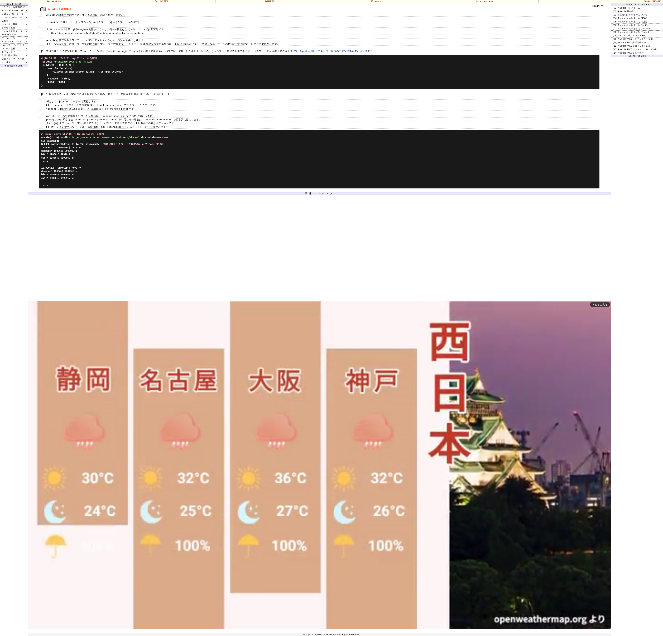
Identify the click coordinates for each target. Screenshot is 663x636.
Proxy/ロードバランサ (13, 45)
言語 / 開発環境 (9, 55)
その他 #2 (7, 62)
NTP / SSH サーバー (12, 11)
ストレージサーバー (12, 17)
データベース (8, 38)
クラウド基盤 (8, 28)
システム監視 (8, 49)
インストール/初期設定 (13, 7)
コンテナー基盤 (9, 24)
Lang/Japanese (484, 1)
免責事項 (269, 1)
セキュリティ (8, 52)
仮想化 (5, 21)
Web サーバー (9, 35)
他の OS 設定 (162, 1)
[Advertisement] (319, 249)
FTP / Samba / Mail (12, 42)
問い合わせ (377, 1)
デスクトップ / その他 (13, 59)
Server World (53, 1)
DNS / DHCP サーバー (13, 14)
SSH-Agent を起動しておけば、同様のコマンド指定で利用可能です (333, 51)
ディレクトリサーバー (13, 31)
